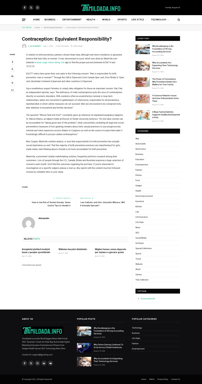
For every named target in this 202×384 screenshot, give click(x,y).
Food (137, 180)
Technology (158, 19)
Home (36, 19)
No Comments (63, 46)
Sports (122, 19)
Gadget (138, 185)
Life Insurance (141, 217)
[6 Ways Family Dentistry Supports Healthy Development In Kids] (142, 115)
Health (90, 19)
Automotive (140, 149)
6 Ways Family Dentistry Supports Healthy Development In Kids (166, 115)
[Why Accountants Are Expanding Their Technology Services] (142, 65)
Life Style (138, 19)
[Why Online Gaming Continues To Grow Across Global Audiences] (84, 347)
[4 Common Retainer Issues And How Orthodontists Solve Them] (142, 98)
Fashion (138, 170)
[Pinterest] (12, 83)
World (106, 19)
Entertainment (72, 19)
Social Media (140, 238)
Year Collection (142, 280)
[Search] (178, 20)
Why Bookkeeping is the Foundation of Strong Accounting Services (162, 49)
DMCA (151, 379)
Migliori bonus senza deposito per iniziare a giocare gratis (110, 251)
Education (139, 159)
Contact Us (175, 379)
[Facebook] (12, 62)
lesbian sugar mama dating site (50, 62)
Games (138, 274)
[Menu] (24, 20)
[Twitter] (12, 69)
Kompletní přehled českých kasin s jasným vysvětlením (36, 251)
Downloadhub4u (148, 298)
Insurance (139, 201)
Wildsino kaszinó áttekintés (73, 249)
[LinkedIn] (12, 76)
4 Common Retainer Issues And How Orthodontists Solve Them (165, 98)
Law (137, 212)
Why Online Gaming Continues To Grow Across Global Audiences (108, 346)
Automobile (140, 144)
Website (138, 264)
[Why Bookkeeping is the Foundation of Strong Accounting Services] (142, 49)
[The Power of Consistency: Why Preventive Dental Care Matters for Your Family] (142, 82)
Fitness (138, 175)
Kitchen (138, 206)
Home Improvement (144, 196)
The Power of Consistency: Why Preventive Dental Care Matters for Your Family (164, 82)
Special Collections (143, 248)
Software (139, 243)
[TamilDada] (101, 7)
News (137, 227)
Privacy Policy (162, 379)
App (137, 138)
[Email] (12, 90)
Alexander (35, 46)
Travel (138, 259)
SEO (137, 233)
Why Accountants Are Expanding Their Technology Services (165, 65)
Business (50, 19)
